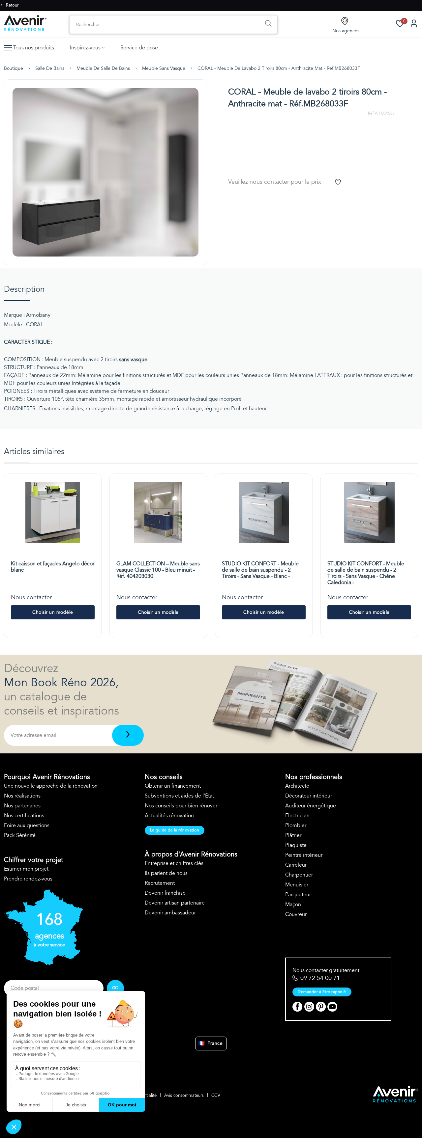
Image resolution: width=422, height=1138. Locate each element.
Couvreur (296, 914)
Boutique (13, 68)
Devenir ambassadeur (170, 912)
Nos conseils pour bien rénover (181, 805)
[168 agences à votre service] (43, 963)
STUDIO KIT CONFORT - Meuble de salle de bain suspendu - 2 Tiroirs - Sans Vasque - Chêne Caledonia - (365, 573)
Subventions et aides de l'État (179, 795)
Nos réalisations (22, 795)
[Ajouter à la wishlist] (338, 182)
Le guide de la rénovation (174, 830)
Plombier (295, 825)
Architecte (297, 786)
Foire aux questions (26, 825)
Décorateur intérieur (308, 795)
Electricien (297, 815)
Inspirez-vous (85, 47)
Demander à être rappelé (322, 991)
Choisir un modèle (52, 612)
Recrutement (160, 883)
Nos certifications (24, 815)
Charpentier (299, 875)
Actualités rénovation (169, 815)
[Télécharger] (127, 735)
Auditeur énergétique (310, 805)
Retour (11, 5)
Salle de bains (49, 68)
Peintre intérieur (303, 855)
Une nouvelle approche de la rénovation (51, 786)
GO (115, 987)
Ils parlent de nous (166, 873)
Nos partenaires (22, 805)
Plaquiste (296, 845)
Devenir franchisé (165, 893)
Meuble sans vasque (163, 68)
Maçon (293, 904)
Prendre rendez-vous (28, 878)
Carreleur (296, 865)
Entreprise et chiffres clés (174, 863)
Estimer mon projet (26, 869)
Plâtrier (293, 835)
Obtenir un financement (173, 786)
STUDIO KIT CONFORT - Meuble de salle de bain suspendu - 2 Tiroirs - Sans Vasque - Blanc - (260, 570)
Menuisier (296, 884)
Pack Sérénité (20, 835)
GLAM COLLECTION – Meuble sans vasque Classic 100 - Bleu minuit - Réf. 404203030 (158, 570)
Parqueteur (298, 894)
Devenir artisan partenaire (175, 903)
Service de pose (139, 47)
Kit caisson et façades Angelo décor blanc (52, 567)
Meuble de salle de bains (103, 68)
